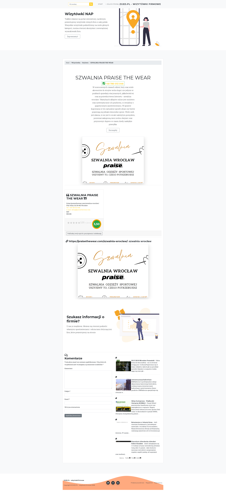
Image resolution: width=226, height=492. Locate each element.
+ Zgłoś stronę (112, 4)
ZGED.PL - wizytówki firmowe (140, 4)
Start (100, 4)
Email (67, 399)
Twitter (132, 457)
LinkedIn (138, 457)
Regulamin (149, 483)
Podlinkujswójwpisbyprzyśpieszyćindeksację (84, 233)
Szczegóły (113, 130)
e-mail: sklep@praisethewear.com (78, 210)
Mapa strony (158, 483)
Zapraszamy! (72, 36)
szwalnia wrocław (140, 241)
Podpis (67, 391)
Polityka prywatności (137, 483)
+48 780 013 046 (114, 83)
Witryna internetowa (72, 407)
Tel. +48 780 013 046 (73, 208)
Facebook (127, 457)
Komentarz (68, 368)
